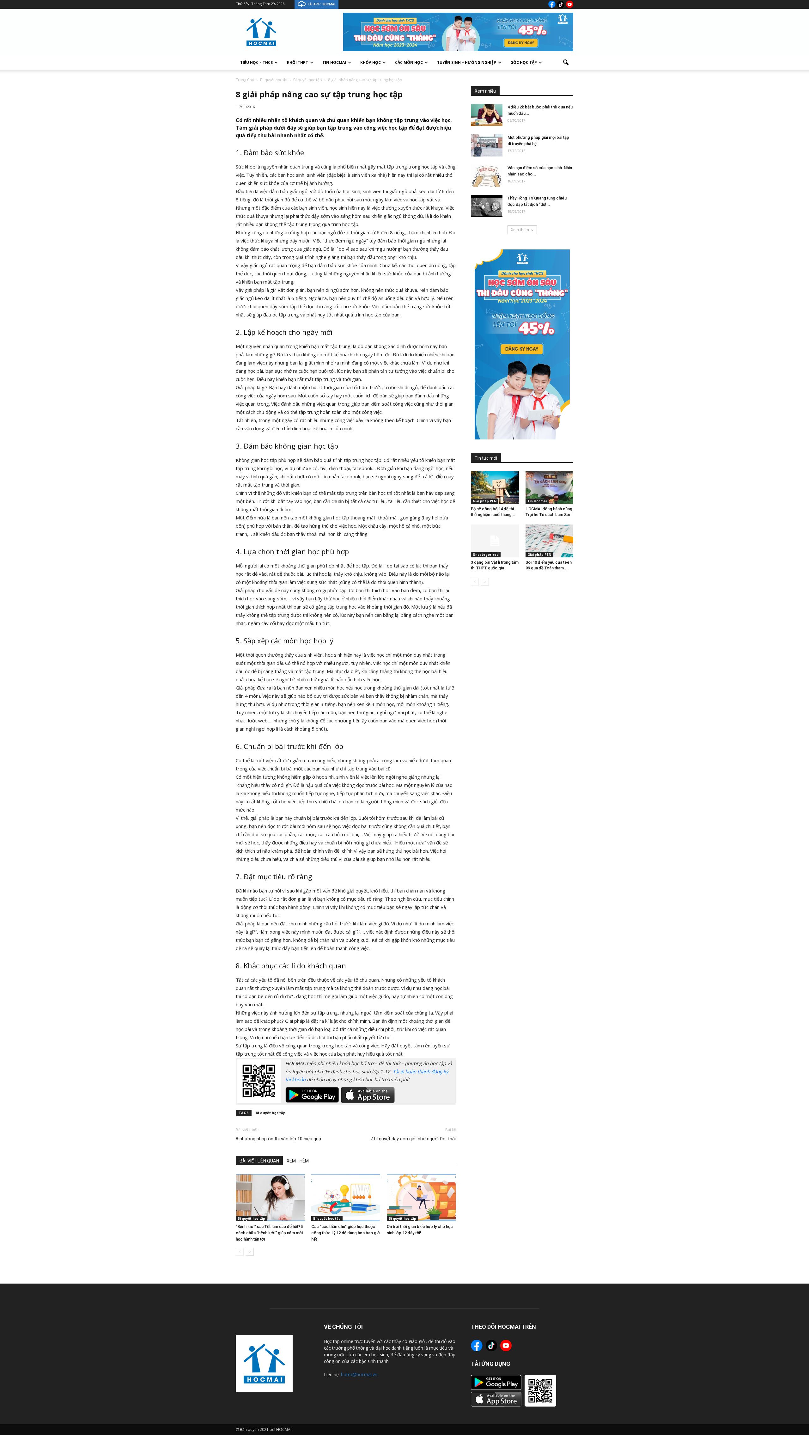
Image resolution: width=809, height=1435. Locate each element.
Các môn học (409, 62)
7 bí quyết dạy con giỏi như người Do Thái (413, 1139)
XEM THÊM (298, 1160)
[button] (565, 62)
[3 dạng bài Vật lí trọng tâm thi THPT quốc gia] (495, 540)
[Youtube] (569, 4)
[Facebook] (552, 4)
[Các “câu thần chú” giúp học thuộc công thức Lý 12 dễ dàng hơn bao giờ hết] (345, 1197)
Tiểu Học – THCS (256, 62)
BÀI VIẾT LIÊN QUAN (259, 1160)
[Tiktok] (560, 4)
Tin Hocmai (334, 62)
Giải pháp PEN (484, 501)
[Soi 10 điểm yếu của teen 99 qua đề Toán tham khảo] (550, 540)
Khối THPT (297, 62)
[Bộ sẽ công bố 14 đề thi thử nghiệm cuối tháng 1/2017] (495, 487)
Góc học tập (523, 62)
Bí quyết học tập (251, 1218)
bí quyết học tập (270, 1112)
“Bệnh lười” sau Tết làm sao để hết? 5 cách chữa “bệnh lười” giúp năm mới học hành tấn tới (269, 1233)
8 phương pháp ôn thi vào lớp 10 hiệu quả (278, 1139)
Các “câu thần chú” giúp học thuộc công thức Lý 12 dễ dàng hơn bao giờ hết (345, 1233)
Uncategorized (486, 554)
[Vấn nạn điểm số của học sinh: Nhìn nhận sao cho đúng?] (486, 176)
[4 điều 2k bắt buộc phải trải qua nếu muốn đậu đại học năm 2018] (486, 115)
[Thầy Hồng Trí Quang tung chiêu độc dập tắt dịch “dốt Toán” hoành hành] (486, 206)
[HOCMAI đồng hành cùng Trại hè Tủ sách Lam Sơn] (550, 487)
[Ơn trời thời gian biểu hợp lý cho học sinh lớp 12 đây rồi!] (421, 1197)
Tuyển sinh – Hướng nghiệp (466, 62)
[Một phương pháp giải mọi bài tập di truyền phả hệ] (486, 145)
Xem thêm (520, 229)
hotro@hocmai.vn (359, 1374)
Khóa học (370, 62)
